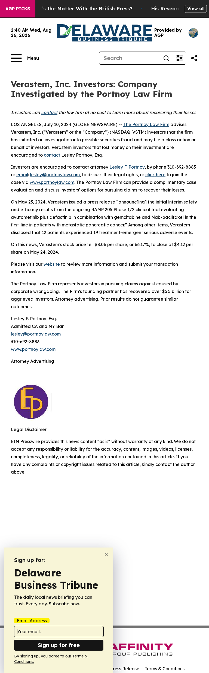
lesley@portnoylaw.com (55, 174)
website (52, 264)
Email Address (32, 620)
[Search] (166, 58)
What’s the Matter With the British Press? (81, 8)
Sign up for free (59, 645)
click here (155, 174)
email (22, 174)
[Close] (106, 554)
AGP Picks (17, 8)
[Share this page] (194, 58)
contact (52, 155)
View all (195, 8)
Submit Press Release (116, 668)
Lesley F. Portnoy (127, 167)
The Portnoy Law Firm (146, 124)
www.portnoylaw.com (52, 182)
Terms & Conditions (165, 668)
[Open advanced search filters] (179, 58)
